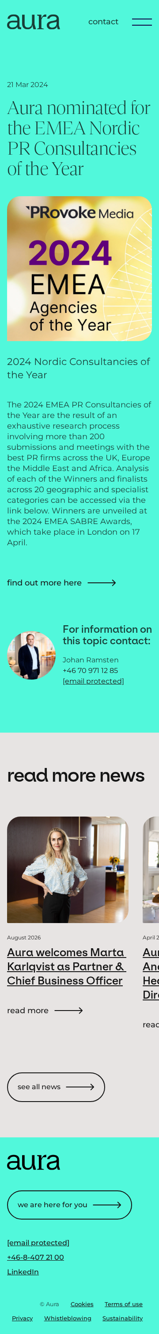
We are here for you (52, 1205)
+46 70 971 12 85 (90, 670)
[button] (138, 21)
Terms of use (124, 1303)
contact (103, 22)
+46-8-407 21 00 (35, 1257)
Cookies (82, 1303)
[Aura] (33, 27)
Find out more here (44, 583)
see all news (39, 1087)
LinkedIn (23, 1272)
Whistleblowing (67, 1318)
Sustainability (122, 1318)
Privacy (22, 1318)
